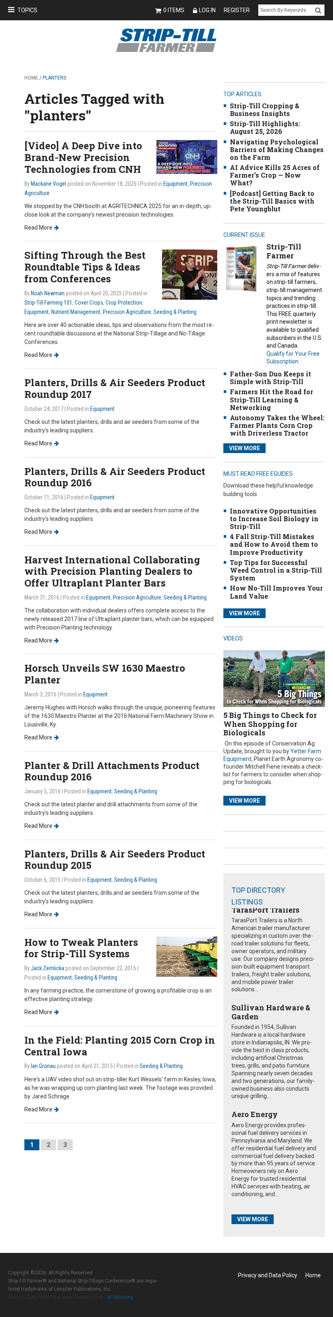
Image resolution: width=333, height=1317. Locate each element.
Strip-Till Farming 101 (48, 302)
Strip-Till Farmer (283, 251)
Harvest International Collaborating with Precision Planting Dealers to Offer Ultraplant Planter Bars (112, 571)
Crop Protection (124, 302)
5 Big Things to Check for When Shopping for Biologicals (270, 723)
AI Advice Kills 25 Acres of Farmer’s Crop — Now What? (275, 175)
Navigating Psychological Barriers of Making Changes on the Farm (277, 149)
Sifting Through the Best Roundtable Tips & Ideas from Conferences (84, 267)
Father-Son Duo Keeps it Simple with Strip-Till (270, 378)
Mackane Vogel (48, 183)
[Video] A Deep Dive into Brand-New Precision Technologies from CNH (83, 157)
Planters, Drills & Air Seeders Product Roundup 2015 (114, 859)
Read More (38, 227)
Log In (207, 10)
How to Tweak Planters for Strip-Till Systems (81, 948)
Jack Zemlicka (47, 968)
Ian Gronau (43, 1066)
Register (237, 10)
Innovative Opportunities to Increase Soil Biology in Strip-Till (274, 519)
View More (244, 448)
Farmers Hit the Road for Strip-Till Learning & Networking (271, 399)
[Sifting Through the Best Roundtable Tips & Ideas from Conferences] (189, 274)
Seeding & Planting (175, 312)
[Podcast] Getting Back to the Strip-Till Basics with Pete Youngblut (272, 201)
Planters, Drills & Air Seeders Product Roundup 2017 (114, 388)
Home (31, 78)
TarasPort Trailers (265, 910)
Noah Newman (48, 293)
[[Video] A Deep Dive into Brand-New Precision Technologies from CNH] (186, 157)
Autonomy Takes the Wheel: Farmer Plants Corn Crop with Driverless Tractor (277, 425)
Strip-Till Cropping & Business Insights (264, 109)
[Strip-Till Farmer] (241, 268)
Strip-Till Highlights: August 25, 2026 (265, 127)
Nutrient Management (75, 312)
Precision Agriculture (127, 312)
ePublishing (120, 1297)
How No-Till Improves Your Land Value (276, 592)
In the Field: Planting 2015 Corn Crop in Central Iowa (119, 1045)
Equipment (175, 183)
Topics (27, 10)
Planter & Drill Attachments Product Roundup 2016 (111, 771)
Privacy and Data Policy (267, 1275)
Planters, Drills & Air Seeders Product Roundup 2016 (114, 477)
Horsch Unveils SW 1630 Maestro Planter (104, 674)
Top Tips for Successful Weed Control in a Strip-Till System (276, 570)
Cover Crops (89, 302)
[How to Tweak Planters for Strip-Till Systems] (186, 956)
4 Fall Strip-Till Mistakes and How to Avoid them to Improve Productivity (274, 544)
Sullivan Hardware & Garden (270, 1012)
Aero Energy (254, 1114)
